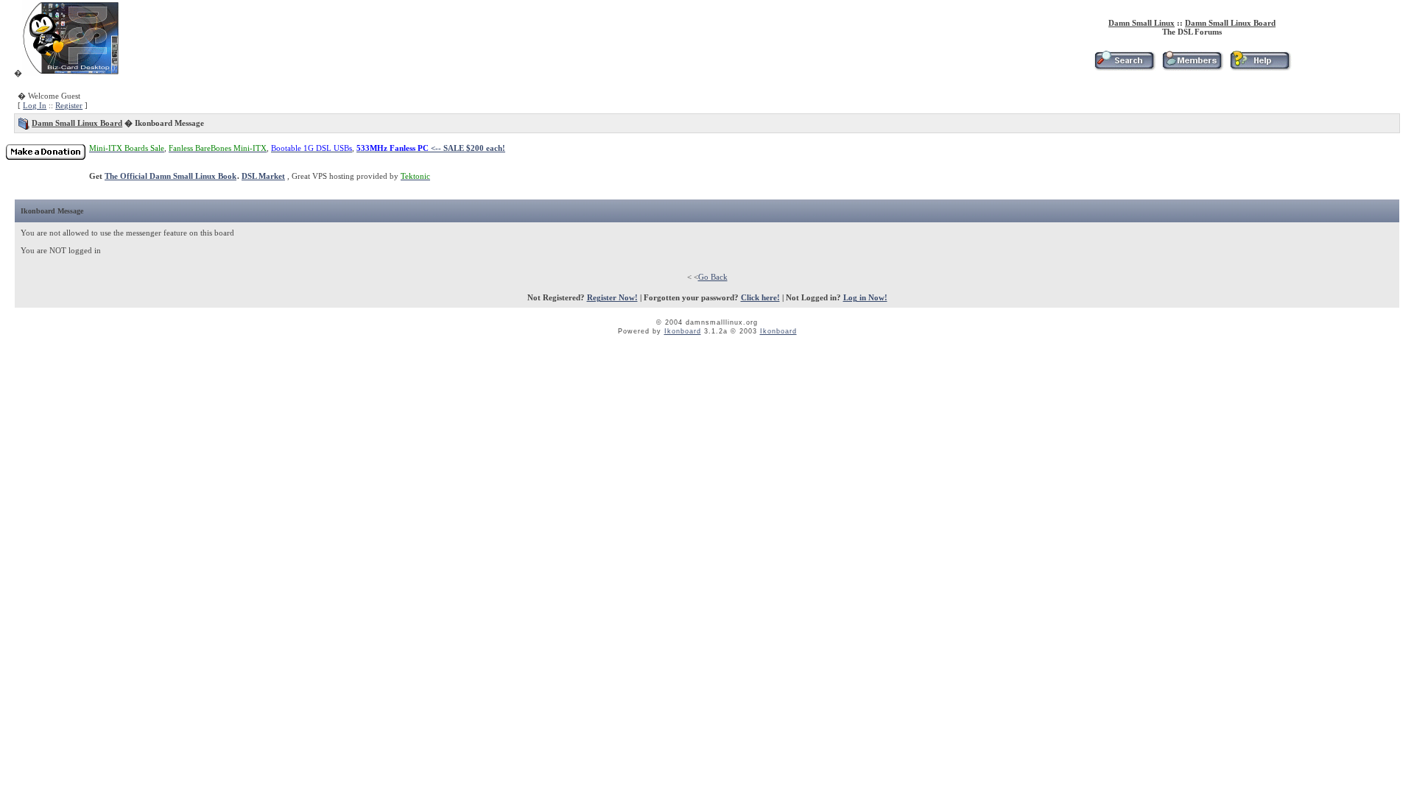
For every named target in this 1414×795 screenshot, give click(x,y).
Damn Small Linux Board (1230, 22)
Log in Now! (865, 297)
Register (68, 105)
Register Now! (612, 297)
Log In (34, 105)
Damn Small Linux (1141, 22)
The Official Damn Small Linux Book (170, 176)
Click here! (760, 297)
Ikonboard (682, 331)
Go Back (713, 276)
